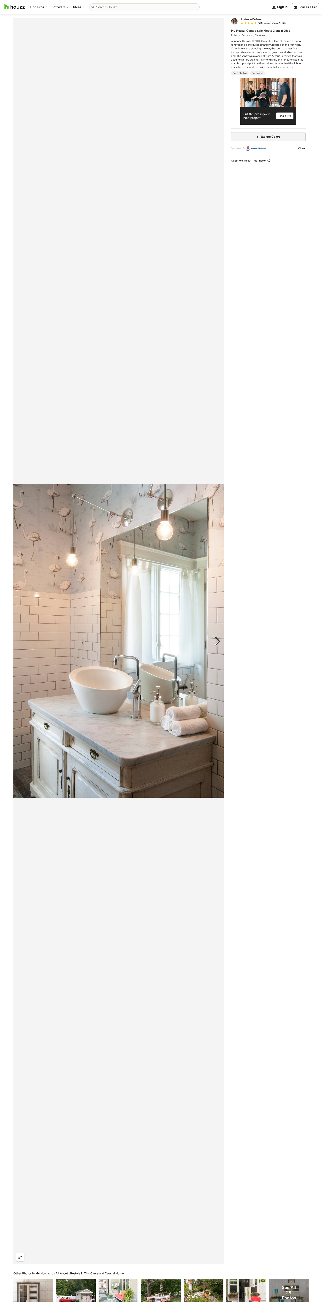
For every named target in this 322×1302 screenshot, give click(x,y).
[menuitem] (38, 7)
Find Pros (37, 7)
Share (111, 1257)
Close (301, 148)
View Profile (279, 23)
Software (58, 7)
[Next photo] (217, 640)
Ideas (77, 7)
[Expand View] (20, 1257)
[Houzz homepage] (14, 6)
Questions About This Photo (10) (250, 160)
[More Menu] (217, 1257)
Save (130, 1257)
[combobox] (144, 7)
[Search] (93, 7)
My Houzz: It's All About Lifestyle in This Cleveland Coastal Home (79, 1273)
